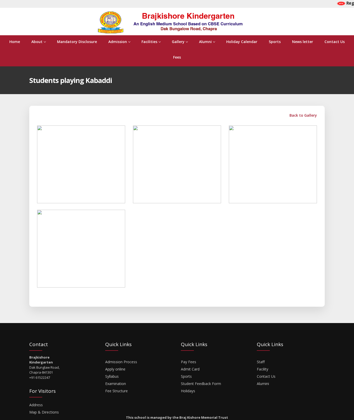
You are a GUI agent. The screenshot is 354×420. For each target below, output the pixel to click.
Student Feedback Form (201, 383)
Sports (275, 41)
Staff (261, 361)
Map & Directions (44, 412)
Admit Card (190, 369)
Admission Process (121, 361)
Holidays (188, 390)
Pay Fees (188, 361)
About (37, 41)
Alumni (205, 41)
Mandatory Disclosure (77, 41)
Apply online (115, 369)
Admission (117, 41)
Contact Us (334, 41)
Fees (177, 57)
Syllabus (112, 376)
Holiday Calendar (241, 41)
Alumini (263, 383)
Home (14, 41)
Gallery (178, 41)
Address (36, 404)
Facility (262, 369)
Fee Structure (116, 390)
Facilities (149, 41)
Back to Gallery (302, 115)
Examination (115, 383)
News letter (302, 41)
